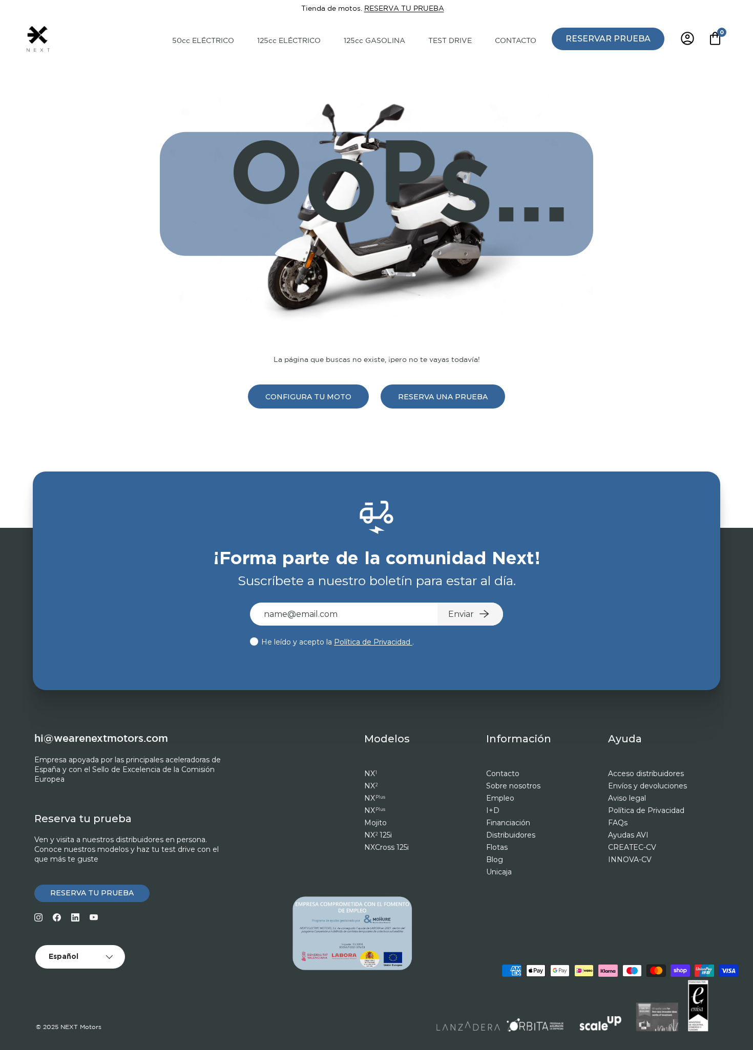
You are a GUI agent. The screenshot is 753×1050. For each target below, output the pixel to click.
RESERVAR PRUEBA (608, 38)
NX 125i (378, 835)
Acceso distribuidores (646, 773)
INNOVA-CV (630, 859)
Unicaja (499, 871)
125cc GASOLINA (374, 41)
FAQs (618, 822)
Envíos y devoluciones (647, 785)
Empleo (500, 798)
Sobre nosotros (513, 785)
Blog (494, 859)
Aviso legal (627, 798)
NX (370, 773)
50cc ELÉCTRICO (203, 41)
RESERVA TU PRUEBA (404, 8)
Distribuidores (510, 835)
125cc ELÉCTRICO (289, 41)
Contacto (502, 773)
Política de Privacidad (373, 642)
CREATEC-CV (632, 847)
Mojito (375, 822)
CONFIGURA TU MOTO (308, 396)
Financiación (508, 822)
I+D (492, 810)
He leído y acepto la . (336, 642)
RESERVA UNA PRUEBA (443, 396)
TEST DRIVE (450, 41)
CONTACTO (515, 41)
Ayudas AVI (628, 835)
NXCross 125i (386, 847)
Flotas (497, 847)
